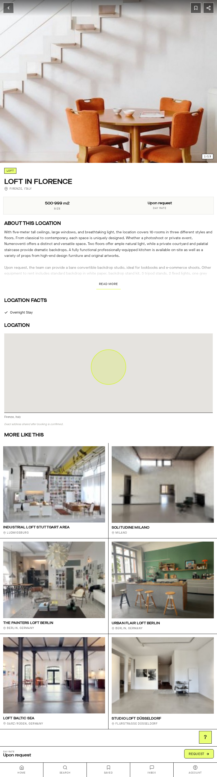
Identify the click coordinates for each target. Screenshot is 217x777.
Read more (108, 284)
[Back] (8, 8)
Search (65, 772)
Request (197, 754)
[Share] (208, 8)
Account (195, 772)
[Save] (196, 8)
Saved (108, 772)
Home (21, 772)
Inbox (151, 772)
